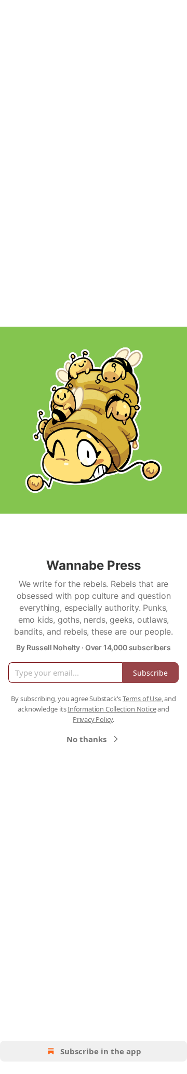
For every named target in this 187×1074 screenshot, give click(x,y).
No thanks (86, 739)
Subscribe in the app (100, 1051)
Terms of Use (142, 698)
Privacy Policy (93, 719)
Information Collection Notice (112, 709)
